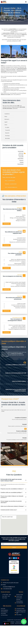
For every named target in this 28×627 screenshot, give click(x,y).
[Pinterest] (18, 558)
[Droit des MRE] (24, 157)
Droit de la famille (20, 151)
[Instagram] (12, 558)
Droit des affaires (20, 158)
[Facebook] (10, 558)
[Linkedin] (16, 558)
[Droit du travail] (24, 153)
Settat (14, 29)
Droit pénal (21, 162)
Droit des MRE (21, 156)
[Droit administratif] (24, 164)
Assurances (21, 160)
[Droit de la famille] (24, 151)
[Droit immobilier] (24, 155)
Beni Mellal (7, 138)
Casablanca (15, 67)
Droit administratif (20, 164)
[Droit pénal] (24, 162)
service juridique (21, 93)
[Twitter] (14, 558)
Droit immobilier (20, 154)
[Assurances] (24, 160)
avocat (25, 79)
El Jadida (7, 127)
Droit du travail (21, 153)
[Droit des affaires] (24, 158)
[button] (26, 2)
